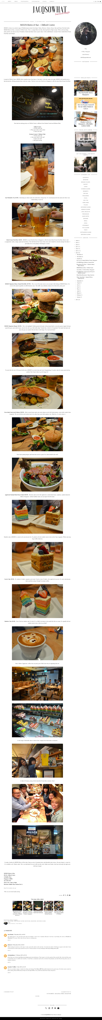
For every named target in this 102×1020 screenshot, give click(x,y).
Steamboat (85, 225)
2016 (77, 248)
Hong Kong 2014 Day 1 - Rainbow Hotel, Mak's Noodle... (86, 265)
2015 (77, 250)
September (79, 281)
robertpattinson (11, 955)
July (78, 285)
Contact (52, 1)
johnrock (10, 944)
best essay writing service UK (52, 948)
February (79, 295)
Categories (35, 1)
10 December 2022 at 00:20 (18, 944)
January (78, 297)
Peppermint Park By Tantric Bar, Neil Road (38, 912)
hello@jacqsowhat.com (86, 57)
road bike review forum (24, 957)
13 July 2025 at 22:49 (21, 967)
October (78, 258)
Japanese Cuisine (86, 207)
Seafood (85, 218)
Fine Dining (85, 195)
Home (3, 1)
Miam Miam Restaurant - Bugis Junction (85, 275)
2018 (77, 244)
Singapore (33, 921)
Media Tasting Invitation (23, 921)
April (78, 291)
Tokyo (85, 229)
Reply (9, 940)
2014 (77, 252)
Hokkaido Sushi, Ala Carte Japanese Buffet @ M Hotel (59, 913)
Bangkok (85, 179)
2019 (77, 242)
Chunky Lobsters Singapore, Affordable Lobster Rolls (85, 124)
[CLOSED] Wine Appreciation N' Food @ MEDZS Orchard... (86, 272)
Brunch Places (85, 182)
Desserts (85, 191)
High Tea (85, 200)
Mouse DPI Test (40, 969)
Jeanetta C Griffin (12, 967)
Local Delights (85, 211)
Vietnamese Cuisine (85, 232)
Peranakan (85, 214)
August (78, 283)
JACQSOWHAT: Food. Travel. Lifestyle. (52, 1014)
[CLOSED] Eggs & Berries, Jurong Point (85, 262)
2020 (77, 240)
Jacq (86, 48)
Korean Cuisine (85, 209)
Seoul (85, 220)
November (79, 256)
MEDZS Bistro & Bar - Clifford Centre (85, 267)
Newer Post (9, 991)
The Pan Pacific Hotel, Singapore (85, 94)
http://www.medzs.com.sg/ (10, 888)
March (78, 293)
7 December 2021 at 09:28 (19, 934)
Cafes (85, 186)
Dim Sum (85, 193)
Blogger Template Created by (51, 1018)
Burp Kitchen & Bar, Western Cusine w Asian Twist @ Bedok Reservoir (17, 913)
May (78, 289)
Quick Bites (85, 216)
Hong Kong (86, 202)
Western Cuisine (41, 921)
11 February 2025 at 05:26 (21, 955)
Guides (45, 1)
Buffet (86, 184)
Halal (85, 198)
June (78, 287)
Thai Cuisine (85, 227)
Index (16, 1)
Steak (85, 223)
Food (15, 921)
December (79, 254)
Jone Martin (10, 934)
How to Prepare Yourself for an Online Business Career (86, 107)
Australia (86, 177)
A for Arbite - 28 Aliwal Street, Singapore (85, 269)
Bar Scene (10, 921)
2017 (77, 246)
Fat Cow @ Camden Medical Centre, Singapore (87, 260)
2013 (77, 299)
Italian (86, 204)
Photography (25, 1)
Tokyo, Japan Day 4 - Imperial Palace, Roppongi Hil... (85, 277)
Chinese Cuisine (85, 188)
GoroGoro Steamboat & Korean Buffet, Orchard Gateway (48, 913)
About (9, 1)
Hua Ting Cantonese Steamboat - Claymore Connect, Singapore (28, 913)
